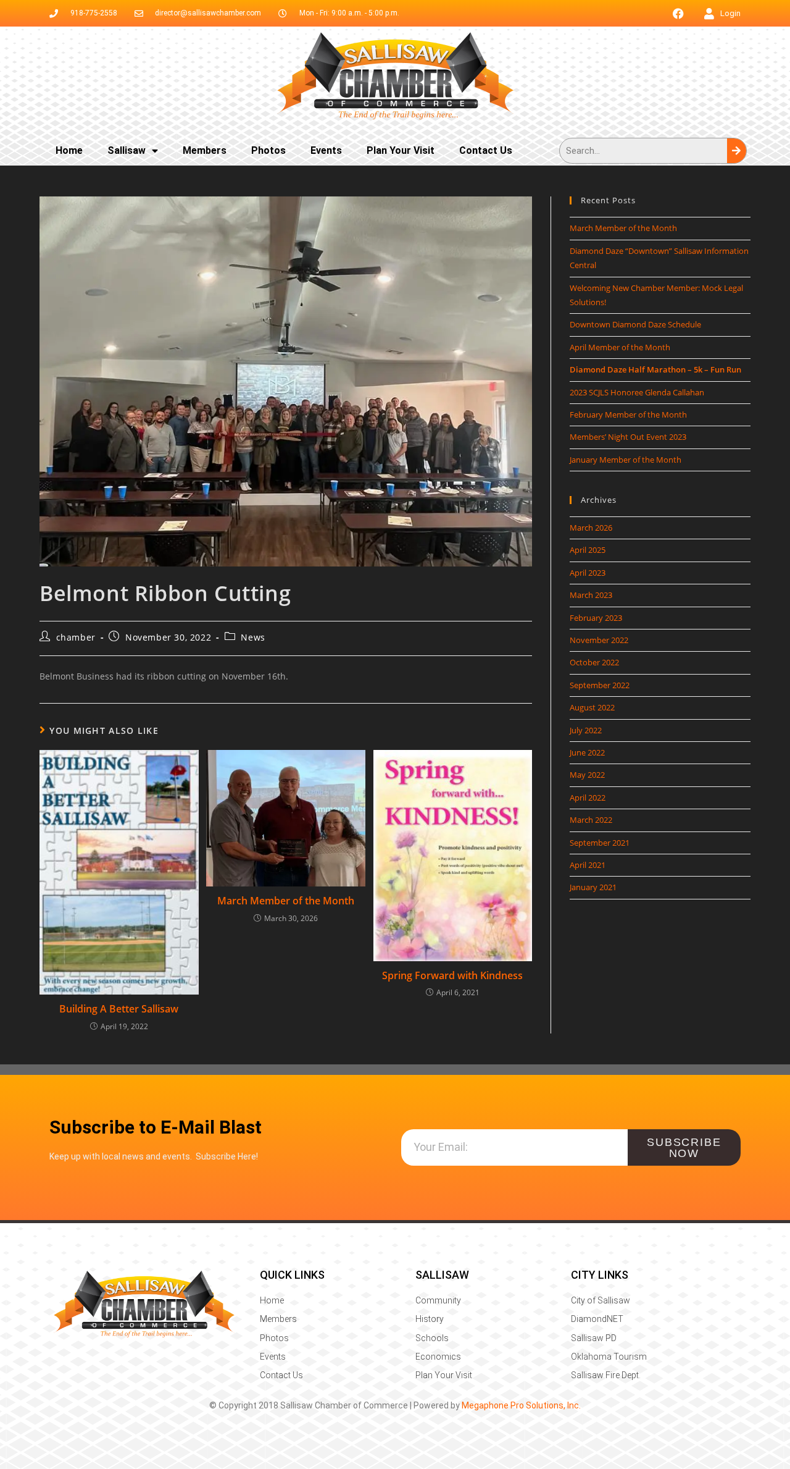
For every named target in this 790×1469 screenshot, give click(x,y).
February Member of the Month (628, 414)
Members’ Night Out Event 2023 (628, 436)
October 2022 (594, 662)
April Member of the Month (620, 347)
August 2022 (592, 707)
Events (326, 150)
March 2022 (591, 819)
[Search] (736, 150)
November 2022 (599, 640)
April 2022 (587, 797)
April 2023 (587, 572)
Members (205, 150)
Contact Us (485, 150)
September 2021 (600, 842)
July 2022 (586, 730)
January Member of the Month (625, 459)
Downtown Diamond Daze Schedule (635, 324)
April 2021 (587, 864)
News (253, 637)
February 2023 (596, 617)
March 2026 (591, 527)
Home (69, 150)
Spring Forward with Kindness (452, 975)
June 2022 (587, 752)
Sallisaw (126, 150)
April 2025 (587, 549)
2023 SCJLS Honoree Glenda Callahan (637, 392)
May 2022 (587, 774)
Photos (268, 150)
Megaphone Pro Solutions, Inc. (521, 1405)
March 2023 (591, 594)
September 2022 (600, 685)
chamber (76, 637)
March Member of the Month (285, 900)
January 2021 (593, 887)
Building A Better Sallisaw (118, 1009)
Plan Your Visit (400, 150)
